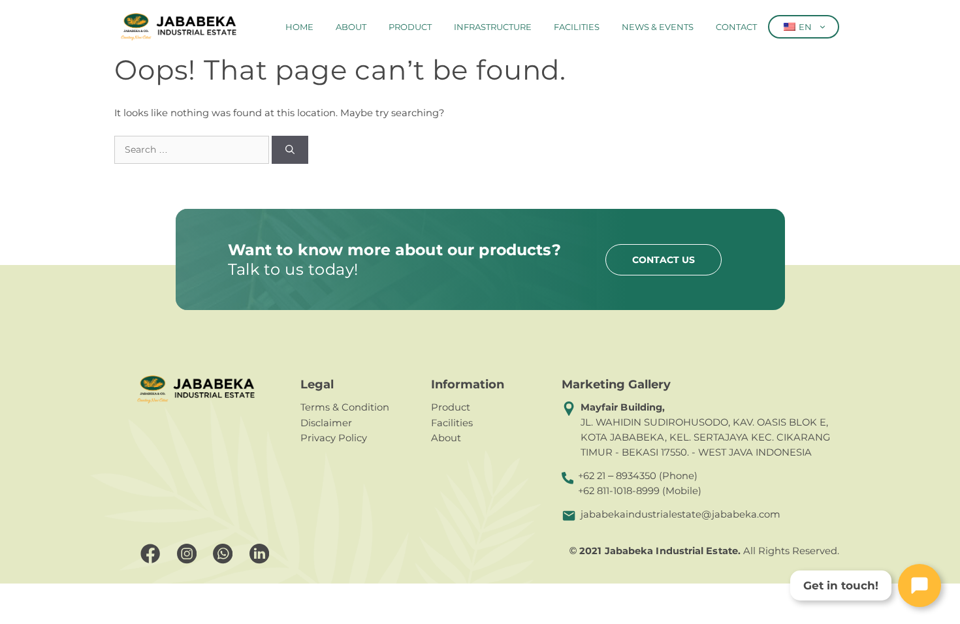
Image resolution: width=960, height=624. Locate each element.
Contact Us (663, 260)
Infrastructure (493, 27)
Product (410, 27)
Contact (736, 27)
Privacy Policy (333, 438)
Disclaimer (326, 423)
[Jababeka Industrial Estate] (178, 27)
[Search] (290, 150)
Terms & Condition (344, 407)
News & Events (658, 27)
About (351, 27)
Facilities (577, 27)
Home (299, 27)
